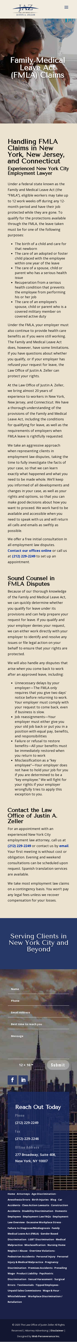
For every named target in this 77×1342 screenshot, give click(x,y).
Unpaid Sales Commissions (24, 1290)
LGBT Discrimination (41, 1239)
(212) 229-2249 (26, 1122)
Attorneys (23, 1193)
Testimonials (25, 1285)
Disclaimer (57, 1330)
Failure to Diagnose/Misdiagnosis (29, 1228)
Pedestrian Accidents (21, 1256)
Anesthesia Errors (19, 1199)
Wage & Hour (51, 1290)
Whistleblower (17, 1296)
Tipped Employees (47, 1285)
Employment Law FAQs (37, 1216)
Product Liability (27, 1273)
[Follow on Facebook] (12, 1080)
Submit (58, 1065)
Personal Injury (45, 1256)
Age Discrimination (44, 1193)
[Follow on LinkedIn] (23, 1080)
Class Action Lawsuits (35, 1205)
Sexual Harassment (40, 1279)
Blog (53, 1199)
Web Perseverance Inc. (46, 1336)
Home (12, 1193)
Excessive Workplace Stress (44, 1222)
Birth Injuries (40, 1199)
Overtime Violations (42, 1250)
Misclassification (35, 1245)
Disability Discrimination (37, 1211)
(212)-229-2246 (27, 1138)
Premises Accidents (40, 1267)
